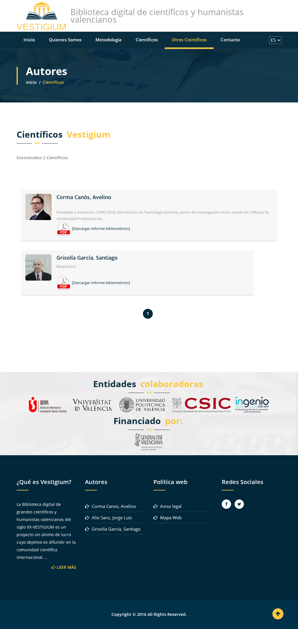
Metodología (108, 39)
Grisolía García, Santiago (87, 257)
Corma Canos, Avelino (112, 506)
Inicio (29, 39)
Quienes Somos (65, 39)
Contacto (230, 39)
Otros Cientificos (189, 39)
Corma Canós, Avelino (83, 197)
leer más (66, 567)
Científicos (147, 39)
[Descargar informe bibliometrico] (101, 228)
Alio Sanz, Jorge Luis (110, 517)
